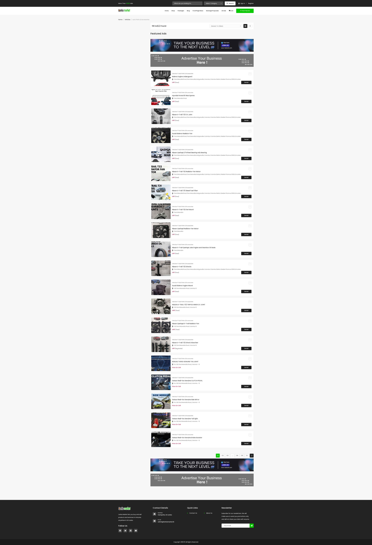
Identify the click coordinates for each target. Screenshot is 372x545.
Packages (181, 11)
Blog (188, 11)
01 (218, 455)
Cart (231, 11)
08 (237, 455)
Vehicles (127, 20)
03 (227, 455)
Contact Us (193, 513)
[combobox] (213, 3)
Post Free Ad (246, 11)
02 (223, 455)
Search (231, 3)
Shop (173, 11)
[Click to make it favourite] (250, 73)
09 (242, 455)
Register (251, 3)
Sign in (243, 3)
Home (167, 11)
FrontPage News (198, 11)
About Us (209, 513)
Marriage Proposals (212, 11)
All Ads (224, 11)
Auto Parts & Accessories (186, 73)
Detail (246, 82)
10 (247, 455)
